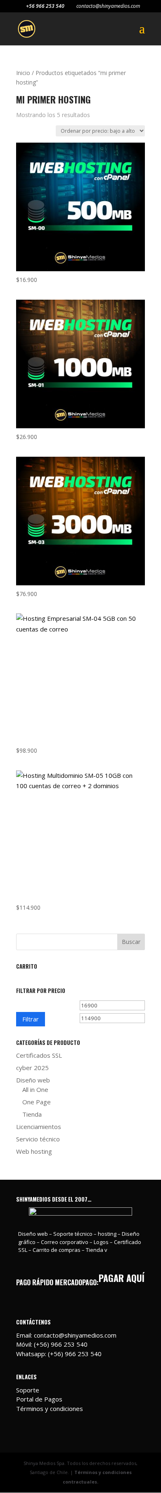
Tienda (32, 1114)
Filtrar (30, 1019)
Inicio (23, 73)
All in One (35, 1089)
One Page (36, 1102)
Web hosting (34, 1151)
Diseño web (33, 1080)
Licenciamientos (38, 1126)
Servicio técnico (38, 1139)
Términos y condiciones (49, 1408)
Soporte (27, 1390)
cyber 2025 (32, 1067)
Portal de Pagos (39, 1399)
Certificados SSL (39, 1055)
